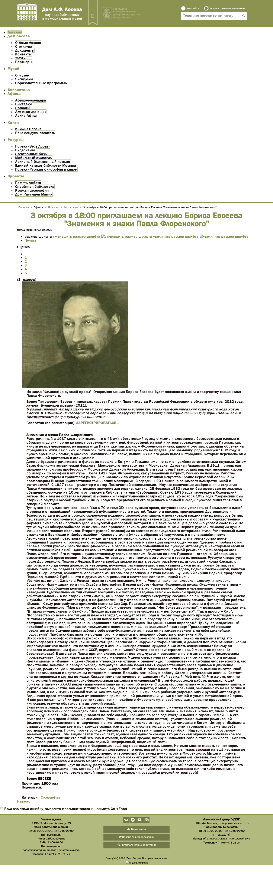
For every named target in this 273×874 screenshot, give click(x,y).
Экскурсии (24, 79)
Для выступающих (30, 112)
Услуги (20, 58)
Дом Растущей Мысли (33, 194)
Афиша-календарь (30, 100)
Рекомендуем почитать (35, 133)
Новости (22, 108)
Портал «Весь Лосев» (32, 146)
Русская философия (32, 190)
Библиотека (18, 90)
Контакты (23, 54)
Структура (23, 46)
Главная (14, 32)
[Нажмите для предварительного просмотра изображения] (75, 387)
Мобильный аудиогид (33, 158)
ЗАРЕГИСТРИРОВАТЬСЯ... (97, 423)
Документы (24, 50)
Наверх (23, 801)
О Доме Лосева (28, 43)
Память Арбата (28, 183)
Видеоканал (25, 150)
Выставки (23, 104)
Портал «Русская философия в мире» (46, 169)
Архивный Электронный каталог (43, 161)
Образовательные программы (41, 83)
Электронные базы (31, 154)
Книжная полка (28, 129)
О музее (22, 75)
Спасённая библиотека (34, 186)
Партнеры (23, 62)
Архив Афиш (26, 115)
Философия (50, 797)
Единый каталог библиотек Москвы (45, 165)
